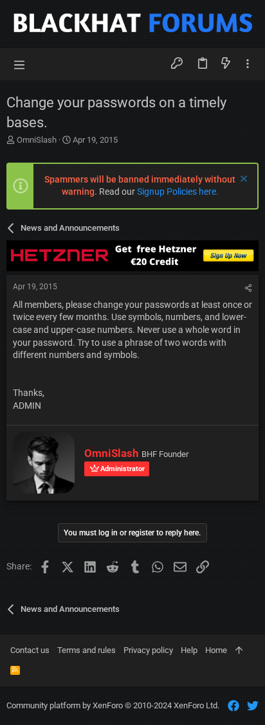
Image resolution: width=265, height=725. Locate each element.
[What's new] (226, 64)
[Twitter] (253, 706)
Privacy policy (148, 650)
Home (216, 650)
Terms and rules (86, 650)
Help (189, 650)
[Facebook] (233, 706)
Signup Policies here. (178, 191)
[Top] (239, 650)
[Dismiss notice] (242, 180)
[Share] (248, 288)
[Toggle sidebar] (248, 64)
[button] (19, 64)
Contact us (30, 650)
